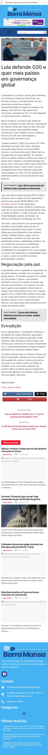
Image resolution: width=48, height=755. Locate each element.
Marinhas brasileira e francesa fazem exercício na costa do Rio (20, 593)
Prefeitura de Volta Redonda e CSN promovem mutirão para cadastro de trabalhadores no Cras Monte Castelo (22, 745)
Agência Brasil (7, 454)
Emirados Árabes (9, 204)
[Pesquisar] (45, 32)
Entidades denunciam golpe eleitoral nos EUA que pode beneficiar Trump (22, 545)
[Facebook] (4, 674)
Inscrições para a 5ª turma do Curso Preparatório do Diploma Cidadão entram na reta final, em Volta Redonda (24, 736)
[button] (9, 32)
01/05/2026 (20, 454)
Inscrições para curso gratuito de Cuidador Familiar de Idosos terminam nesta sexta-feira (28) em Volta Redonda (23, 728)
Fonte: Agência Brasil (11, 387)
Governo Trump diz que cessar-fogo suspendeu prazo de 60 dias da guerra (20, 497)
